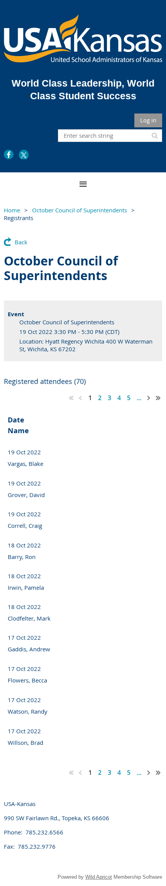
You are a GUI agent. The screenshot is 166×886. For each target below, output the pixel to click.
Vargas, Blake (25, 463)
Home (12, 210)
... (139, 398)
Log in (148, 120)
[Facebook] (9, 154)
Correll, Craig (25, 525)
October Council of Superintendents (79, 210)
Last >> (158, 398)
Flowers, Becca (27, 680)
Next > (149, 398)
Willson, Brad (25, 742)
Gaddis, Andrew (29, 649)
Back (21, 242)
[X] (24, 154)
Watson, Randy (27, 711)
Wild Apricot (98, 877)
